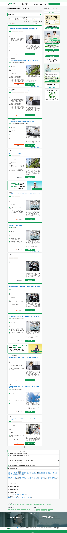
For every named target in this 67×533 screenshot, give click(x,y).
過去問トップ (51, 527)
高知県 (49, 473)
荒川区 (48, 477)
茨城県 (25, 472)
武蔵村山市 (49, 478)
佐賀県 (53, 473)
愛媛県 (46, 473)
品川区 (27, 477)
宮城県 (16, 472)
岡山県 (35, 473)
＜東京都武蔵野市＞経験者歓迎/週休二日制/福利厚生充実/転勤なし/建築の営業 (22, 121)
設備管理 (58, 10)
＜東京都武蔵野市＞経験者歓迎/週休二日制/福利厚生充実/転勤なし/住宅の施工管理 (23, 60)
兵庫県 (23, 473)
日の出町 (12, 479)
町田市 (27, 478)
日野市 (34, 478)
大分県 (11, 474)
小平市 (32, 478)
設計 (43, 504)
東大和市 (44, 478)
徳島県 (42, 473)
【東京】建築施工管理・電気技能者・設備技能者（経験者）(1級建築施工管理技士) (23, 357)
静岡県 (9, 473)
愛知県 (11, 473)
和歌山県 (28, 473)
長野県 (53, 472)
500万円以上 (17, 497)
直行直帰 (18, 494)
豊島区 (44, 477)
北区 (46, 477)
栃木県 (27, 472)
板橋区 (51, 477)
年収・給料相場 (41, 527)
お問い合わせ (39, 530)
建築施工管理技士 (29, 504)
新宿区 (16, 477)
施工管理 (55, 10)
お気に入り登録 (19, 84)
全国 (21, 474)
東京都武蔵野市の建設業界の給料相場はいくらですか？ (18, 453)
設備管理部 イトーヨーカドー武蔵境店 (15, 225)
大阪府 (21, 473)
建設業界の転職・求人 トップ (12, 6)
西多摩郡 (9, 479)
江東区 (25, 477)
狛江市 (41, 478)
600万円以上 (21, 497)
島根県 (33, 473)
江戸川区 (9, 478)
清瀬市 (47, 478)
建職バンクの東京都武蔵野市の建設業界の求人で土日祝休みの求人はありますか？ (22, 460)
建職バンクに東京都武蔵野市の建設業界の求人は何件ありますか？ (20, 455)
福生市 (39, 478)
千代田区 (9, 477)
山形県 (21, 472)
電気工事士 (46, 10)
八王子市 (12, 478)
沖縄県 (19, 474)
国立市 (37, 478)
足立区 (55, 477)
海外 (22, 474)
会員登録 (31, 527)
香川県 (44, 473)
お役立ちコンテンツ (35, 527)
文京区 (18, 477)
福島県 (23, 472)
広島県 (37, 473)
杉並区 (42, 477)
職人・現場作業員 (47, 504)
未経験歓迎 (23, 494)
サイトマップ (46, 527)
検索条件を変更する (11, 14)
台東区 (21, 477)
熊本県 (9, 474)
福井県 (49, 472)
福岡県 (51, 473)
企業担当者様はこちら (56, 527)
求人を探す (27, 527)
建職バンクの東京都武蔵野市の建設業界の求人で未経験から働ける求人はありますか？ (23, 462)
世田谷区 (35, 477)
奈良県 (25, 473)
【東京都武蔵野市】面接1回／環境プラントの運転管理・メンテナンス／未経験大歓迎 (24, 316)
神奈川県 (39, 472)
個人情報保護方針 (33, 530)
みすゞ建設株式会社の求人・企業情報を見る (35, 86)
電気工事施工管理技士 (21, 504)
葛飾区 (57, 477)
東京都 (17, 6)
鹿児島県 (16, 474)
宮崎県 (14, 474)
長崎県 (56, 473)
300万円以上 (10, 497)
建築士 (26, 504)
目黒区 (30, 477)
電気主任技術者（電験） (11, 504)
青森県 (11, 472)
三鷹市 (20, 478)
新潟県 (42, 472)
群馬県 (30, 472)
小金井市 (29, 478)
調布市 (25, 478)
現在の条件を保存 (51, 12)
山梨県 (51, 472)
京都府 (18, 473)
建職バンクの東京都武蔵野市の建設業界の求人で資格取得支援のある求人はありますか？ (23, 465)
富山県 (44, 472)
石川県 (46, 472)
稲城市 (52, 478)
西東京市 (55, 478)
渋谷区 (37, 477)
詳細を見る (30, 84)
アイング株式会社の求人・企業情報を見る (35, 251)
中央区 (12, 477)
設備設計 (38, 504)
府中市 (22, 478)
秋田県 (18, 472)
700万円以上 (25, 497)
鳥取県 (30, 473)
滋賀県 (16, 473)
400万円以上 (14, 497)
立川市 (15, 478)
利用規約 (27, 530)
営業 (50, 504)
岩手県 (14, 472)
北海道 (9, 472)
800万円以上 (29, 497)
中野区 (40, 477)
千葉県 (34, 472)
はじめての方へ (22, 527)
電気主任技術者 (51, 10)
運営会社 (58, 528)
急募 (15, 494)
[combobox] (38, 24)
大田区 (32, 477)
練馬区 (53, 477)
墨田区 (23, 477)
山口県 (40, 473)
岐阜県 (56, 472)
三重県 (14, 473)
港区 (14, 477)
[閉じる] (65, 1)
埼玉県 (32, 472)
